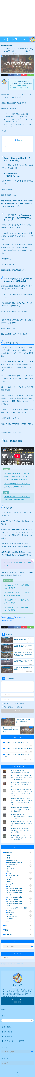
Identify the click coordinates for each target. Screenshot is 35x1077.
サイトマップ (8, 1036)
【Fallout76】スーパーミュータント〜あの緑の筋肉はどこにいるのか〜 (21, 823)
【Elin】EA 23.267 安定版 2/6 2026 (16, 742)
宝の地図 (19, 919)
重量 (19, 886)
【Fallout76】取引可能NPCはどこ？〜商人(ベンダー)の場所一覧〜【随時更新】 (21, 809)
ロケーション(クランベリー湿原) (19, 908)
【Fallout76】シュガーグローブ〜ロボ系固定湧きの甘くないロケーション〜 (21, 816)
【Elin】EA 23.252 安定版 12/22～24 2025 (17, 756)
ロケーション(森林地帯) (19, 888)
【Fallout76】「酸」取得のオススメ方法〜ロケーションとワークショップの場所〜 (21, 777)
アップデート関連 (19, 899)
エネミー (19, 879)
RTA (19, 856)
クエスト (19, 910)
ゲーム (4, 617)
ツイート (4, 1009)
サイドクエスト (19, 914)
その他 (19, 877)
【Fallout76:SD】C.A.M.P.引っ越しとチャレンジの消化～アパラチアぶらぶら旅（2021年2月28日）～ (17, 476)
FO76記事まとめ (19, 860)
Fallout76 (11, 617)
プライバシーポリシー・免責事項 (14, 1041)
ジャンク (19, 873)
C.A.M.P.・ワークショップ (19, 890)
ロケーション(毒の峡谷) (19, 892)
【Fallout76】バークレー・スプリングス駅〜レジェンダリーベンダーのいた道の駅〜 (21, 837)
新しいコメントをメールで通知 (14, 703)
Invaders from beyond (7, 620)
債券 (19, 866)
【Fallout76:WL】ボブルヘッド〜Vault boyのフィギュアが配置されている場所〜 (21, 830)
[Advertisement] (17, 18)
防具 (19, 858)
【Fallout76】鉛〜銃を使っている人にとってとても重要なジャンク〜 (21, 784)
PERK (19, 882)
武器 (19, 906)
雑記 (18, 930)
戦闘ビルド (19, 912)
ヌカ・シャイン (19, 864)
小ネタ (19, 895)
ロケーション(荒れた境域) (19, 901)
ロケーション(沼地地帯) (19, 903)
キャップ (19, 884)
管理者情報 (18, 934)
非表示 (20, 140)
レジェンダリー (19, 916)
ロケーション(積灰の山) (19, 897)
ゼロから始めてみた (19, 875)
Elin (18, 925)
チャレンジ (19, 869)
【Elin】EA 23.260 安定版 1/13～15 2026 (18, 748)
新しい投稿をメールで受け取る (14, 707)
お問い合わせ (8, 1032)
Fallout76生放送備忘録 (6, 45)
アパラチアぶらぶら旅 (20, 617)
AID (19, 921)
